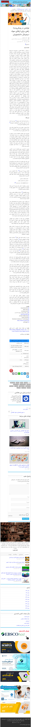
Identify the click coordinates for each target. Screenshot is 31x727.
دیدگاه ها (15, 554)
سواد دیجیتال (16, 384)
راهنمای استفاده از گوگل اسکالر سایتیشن (13, 567)
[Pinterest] (14, 722)
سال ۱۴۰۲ (27, 590)
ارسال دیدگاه (26, 41)
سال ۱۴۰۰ (27, 595)
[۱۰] (19, 250)
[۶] (22, 192)
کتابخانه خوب (26, 623)
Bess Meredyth (24, 314)
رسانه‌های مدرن (22, 384)
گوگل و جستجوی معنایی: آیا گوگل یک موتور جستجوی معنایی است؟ (19, 466)
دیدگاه (28, 483)
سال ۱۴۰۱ (27, 593)
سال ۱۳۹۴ (27, 608)
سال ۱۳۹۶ (27, 604)
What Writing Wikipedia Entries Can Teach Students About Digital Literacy (19, 330)
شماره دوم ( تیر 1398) (17, 39)
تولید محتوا (12, 382)
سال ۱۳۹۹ (27, 597)
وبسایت (27, 507)
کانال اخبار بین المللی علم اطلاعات (22, 625)
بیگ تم (21, 724)
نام (28, 497)
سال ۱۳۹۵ (27, 606)
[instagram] (13, 722)
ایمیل (22, 382)
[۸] (18, 239)
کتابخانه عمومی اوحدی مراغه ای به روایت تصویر (15, 562)
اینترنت (18, 382)
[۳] (9, 122)
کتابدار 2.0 (24, 387)
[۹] (28, 320)
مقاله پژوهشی (22, 386)
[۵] (15, 182)
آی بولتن (27, 621)
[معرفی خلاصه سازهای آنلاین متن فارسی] (27, 559)
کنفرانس (18, 387)
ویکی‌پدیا (11, 386)
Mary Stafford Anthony (22, 320)
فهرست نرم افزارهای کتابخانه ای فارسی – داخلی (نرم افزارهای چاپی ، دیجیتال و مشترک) (11, 579)
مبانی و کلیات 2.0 (25, 40)
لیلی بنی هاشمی (24, 37)
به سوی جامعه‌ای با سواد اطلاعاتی (17, 411)
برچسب (9, 554)
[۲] (28, 309)
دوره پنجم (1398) (20, 9)
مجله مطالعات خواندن (25, 619)
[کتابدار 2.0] (15, 3)
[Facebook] (17, 722)
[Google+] (19, 722)
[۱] (28, 308)
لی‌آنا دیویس (28, 386)
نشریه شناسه (26, 616)
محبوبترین (27, 554)
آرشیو (26, 9)
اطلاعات (26, 382)
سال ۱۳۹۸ (27, 599)
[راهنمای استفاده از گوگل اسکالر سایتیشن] (25, 569)
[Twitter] (16, 722)
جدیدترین (21, 554)
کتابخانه (29, 387)
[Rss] (20, 722)
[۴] (18, 170)
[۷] (15, 237)
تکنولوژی (28, 384)
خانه (30, 9)
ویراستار (16, 386)
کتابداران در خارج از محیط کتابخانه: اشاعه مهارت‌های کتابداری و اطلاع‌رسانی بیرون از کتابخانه (11, 573)
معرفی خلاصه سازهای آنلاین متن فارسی (17, 557)
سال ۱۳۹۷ (27, 601)
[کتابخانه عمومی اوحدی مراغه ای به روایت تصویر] (27, 564)
